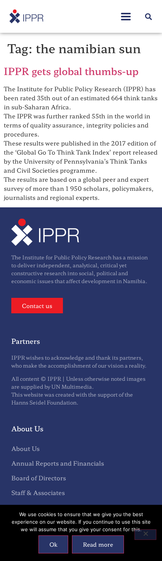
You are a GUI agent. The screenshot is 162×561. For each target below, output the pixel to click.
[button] (126, 12)
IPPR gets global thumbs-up (71, 71)
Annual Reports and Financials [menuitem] (57, 463)
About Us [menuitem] (25, 448)
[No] (145, 534)
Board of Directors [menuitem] (38, 477)
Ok (53, 544)
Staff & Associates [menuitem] (38, 492)
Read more (98, 544)
